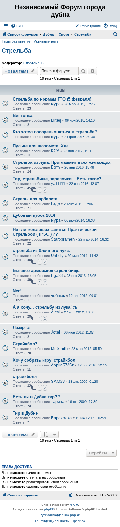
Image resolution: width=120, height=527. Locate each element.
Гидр (55, 203)
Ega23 (57, 275)
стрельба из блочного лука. (41, 250)
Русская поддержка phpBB (60, 515)
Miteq (56, 120)
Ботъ (55, 167)
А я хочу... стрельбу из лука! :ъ (45, 307)
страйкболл (25, 376)
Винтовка (22, 115)
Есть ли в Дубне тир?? (36, 396)
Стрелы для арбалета (35, 199)
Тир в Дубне (25, 413)
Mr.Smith (59, 348)
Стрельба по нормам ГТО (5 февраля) (52, 99)
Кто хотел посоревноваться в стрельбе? (55, 131)
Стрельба (16, 50)
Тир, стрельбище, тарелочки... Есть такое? (57, 178)
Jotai (55, 332)
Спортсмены (33, 63)
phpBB (49, 509)
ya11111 (58, 183)
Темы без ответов (16, 41)
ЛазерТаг (22, 327)
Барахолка (61, 418)
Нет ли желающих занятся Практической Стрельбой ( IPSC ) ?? (55, 232)
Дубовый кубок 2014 (34, 215)
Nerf (17, 290)
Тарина (57, 401)
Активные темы (46, 41)
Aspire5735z (62, 365)
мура (55, 103)
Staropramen (63, 239)
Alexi (55, 312)
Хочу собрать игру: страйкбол (44, 360)
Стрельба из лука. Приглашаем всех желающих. (62, 162)
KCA (55, 150)
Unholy (57, 255)
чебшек (58, 295)
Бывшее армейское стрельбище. (47, 270)
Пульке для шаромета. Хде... (42, 146)
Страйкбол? (25, 343)
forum (74, 504)
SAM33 (58, 381)
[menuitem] (17, 26)
